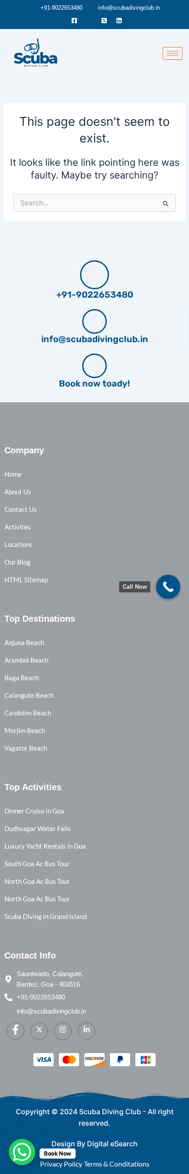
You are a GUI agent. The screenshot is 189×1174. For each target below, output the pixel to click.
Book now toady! (94, 383)
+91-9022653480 (94, 294)
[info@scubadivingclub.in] (94, 321)
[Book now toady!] (94, 366)
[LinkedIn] (119, 20)
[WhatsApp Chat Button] (22, 1152)
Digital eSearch (112, 1143)
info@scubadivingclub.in (94, 339)
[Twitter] (104, 20)
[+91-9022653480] (94, 274)
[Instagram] (89, 20)
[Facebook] (74, 20)
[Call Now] (168, 587)
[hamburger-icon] (172, 53)
